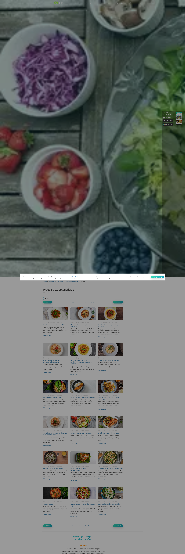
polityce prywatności (115, 278)
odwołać (68, 278)
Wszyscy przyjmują (157, 277)
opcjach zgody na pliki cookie (78, 276)
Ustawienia (146, 277)
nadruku (122, 278)
